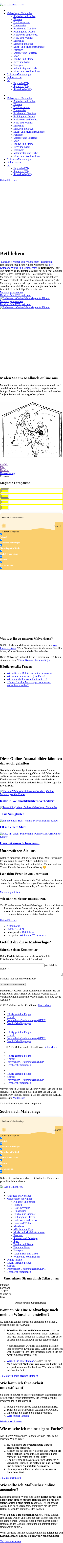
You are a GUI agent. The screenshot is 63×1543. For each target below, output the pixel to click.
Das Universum (21, 22)
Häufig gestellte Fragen (19, 1014)
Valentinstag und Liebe (25, 68)
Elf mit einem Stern (13, 827)
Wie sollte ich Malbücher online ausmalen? (29, 673)
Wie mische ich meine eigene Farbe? (26, 676)
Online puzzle (14, 77)
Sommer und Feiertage (25, 52)
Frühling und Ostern (24, 31)
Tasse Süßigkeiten (12, 814)
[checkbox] (17, 536)
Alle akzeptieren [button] (32, 1103)
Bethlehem (46, 261)
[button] (31, 1284)
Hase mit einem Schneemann (19, 843)
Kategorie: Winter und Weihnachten (20, 261)
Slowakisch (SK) (22, 89)
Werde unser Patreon (18, 1415)
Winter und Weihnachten (26, 71)
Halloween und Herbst (25, 34)
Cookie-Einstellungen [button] (11, 1103)
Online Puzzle (14, 1259)
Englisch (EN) (21, 83)
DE (8, 80)
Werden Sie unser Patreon (20, 1360)
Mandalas (18, 40)
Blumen (17, 19)
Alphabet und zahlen (24, 16)
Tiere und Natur (21, 62)
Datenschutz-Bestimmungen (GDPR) (26, 1020)
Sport (16, 55)
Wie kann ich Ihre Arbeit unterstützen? (27, 679)
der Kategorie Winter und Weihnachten (26, 266)
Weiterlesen (19, 1097)
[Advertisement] (31, 215)
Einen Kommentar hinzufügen (34, 660)
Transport (18, 65)
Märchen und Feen (23, 43)
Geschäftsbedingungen (19, 1023)
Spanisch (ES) (21, 86)
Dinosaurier (19, 25)
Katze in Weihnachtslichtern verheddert (27, 801)
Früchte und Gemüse (24, 28)
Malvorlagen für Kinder (19, 13)
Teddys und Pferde (23, 59)
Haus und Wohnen (23, 37)
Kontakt (11, 1017)
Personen (18, 49)
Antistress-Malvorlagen (19, 74)
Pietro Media (44, 1005)
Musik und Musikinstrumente (29, 46)
